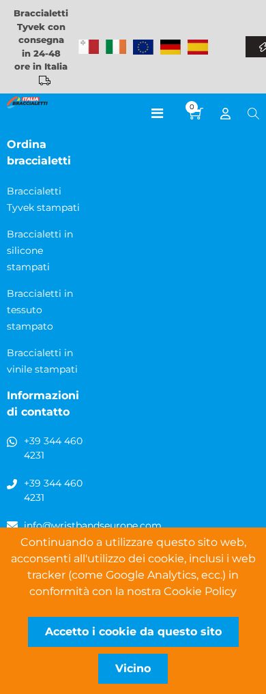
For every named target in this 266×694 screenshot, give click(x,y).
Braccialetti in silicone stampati (40, 250)
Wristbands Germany (170, 47)
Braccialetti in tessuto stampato (40, 309)
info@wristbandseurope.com (93, 525)
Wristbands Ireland (116, 47)
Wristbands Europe (143, 47)
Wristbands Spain (198, 47)
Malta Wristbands (88, 47)
